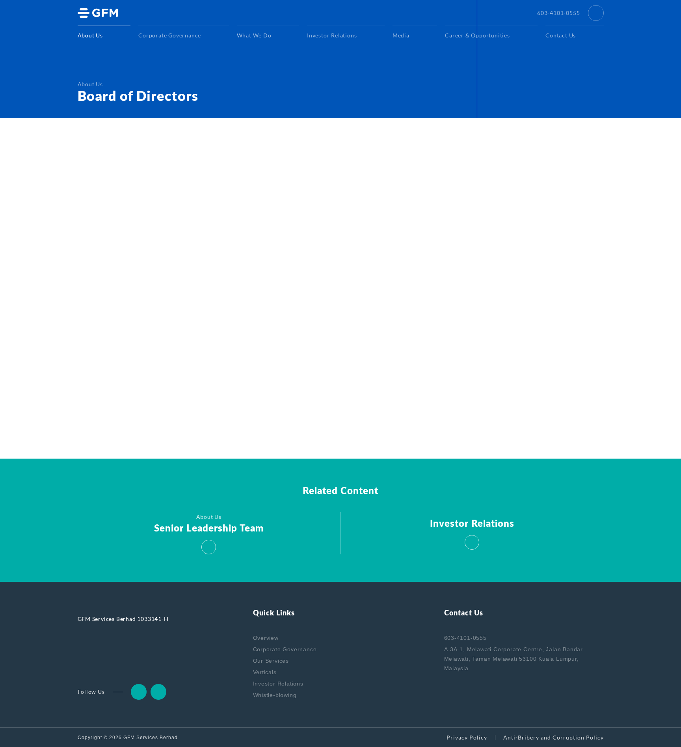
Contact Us (560, 35)
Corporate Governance (169, 35)
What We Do (254, 35)
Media (401, 35)
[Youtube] (158, 692)
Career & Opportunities (477, 35)
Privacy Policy (467, 737)
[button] (596, 13)
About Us (90, 35)
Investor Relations (332, 35)
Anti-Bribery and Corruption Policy (553, 737)
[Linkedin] (139, 692)
